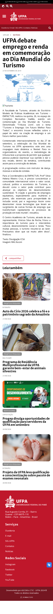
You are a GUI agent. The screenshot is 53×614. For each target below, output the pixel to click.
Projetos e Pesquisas (12, 303)
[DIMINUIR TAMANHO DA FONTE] (8, 6)
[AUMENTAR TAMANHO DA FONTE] (12, 6)
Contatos (9, 546)
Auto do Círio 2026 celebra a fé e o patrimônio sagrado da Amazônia (26, 313)
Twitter (8, 574)
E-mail (8, 535)
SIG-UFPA (9, 541)
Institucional (9, 411)
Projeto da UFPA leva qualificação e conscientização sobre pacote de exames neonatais (26, 475)
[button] (4, 16)
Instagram (10, 564)
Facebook (10, 569)
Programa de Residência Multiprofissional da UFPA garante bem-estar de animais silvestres (24, 366)
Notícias (9, 551)
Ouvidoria (10, 530)
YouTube (9, 579)
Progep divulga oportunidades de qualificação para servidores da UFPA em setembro (26, 422)
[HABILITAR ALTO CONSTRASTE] (4, 6)
